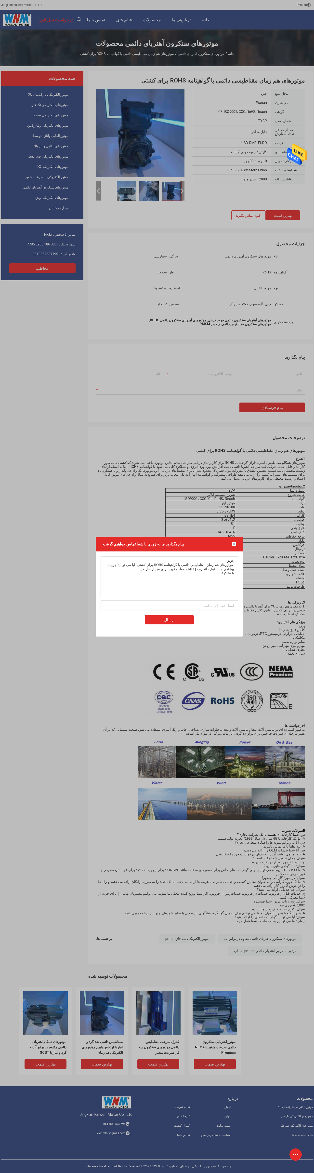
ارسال (169, 619)
